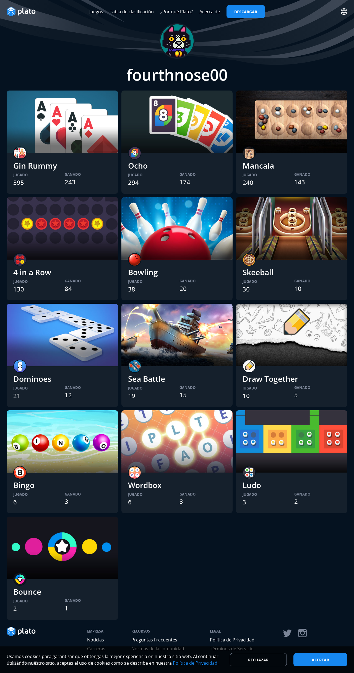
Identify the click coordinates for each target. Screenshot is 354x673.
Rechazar (258, 659)
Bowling (143, 272)
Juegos (96, 12)
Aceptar (320, 659)
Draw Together (270, 378)
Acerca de (209, 12)
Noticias (95, 640)
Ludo (252, 485)
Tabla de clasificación (132, 12)
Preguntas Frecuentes (154, 640)
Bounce (27, 591)
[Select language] (344, 11)
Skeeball (258, 272)
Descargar (245, 11)
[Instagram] (302, 633)
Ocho (138, 165)
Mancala (258, 165)
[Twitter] (287, 633)
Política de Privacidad (232, 640)
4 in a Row (32, 272)
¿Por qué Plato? (176, 12)
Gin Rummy (35, 165)
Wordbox (145, 485)
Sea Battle (146, 378)
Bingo (24, 485)
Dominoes (32, 378)
